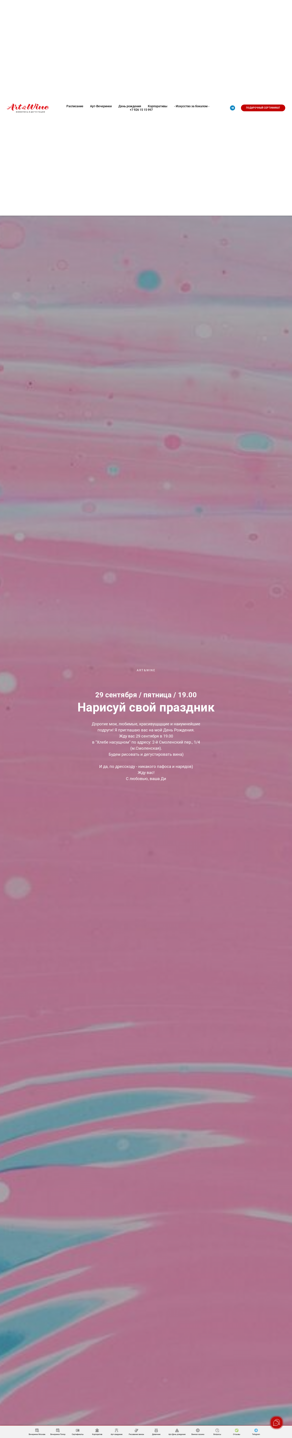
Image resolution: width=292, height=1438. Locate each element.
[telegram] (232, 107)
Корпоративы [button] (157, 106)
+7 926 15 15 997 (141, 109)
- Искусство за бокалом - (191, 106)
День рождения (129, 106)
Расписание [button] (74, 106)
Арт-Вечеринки (101, 106)
